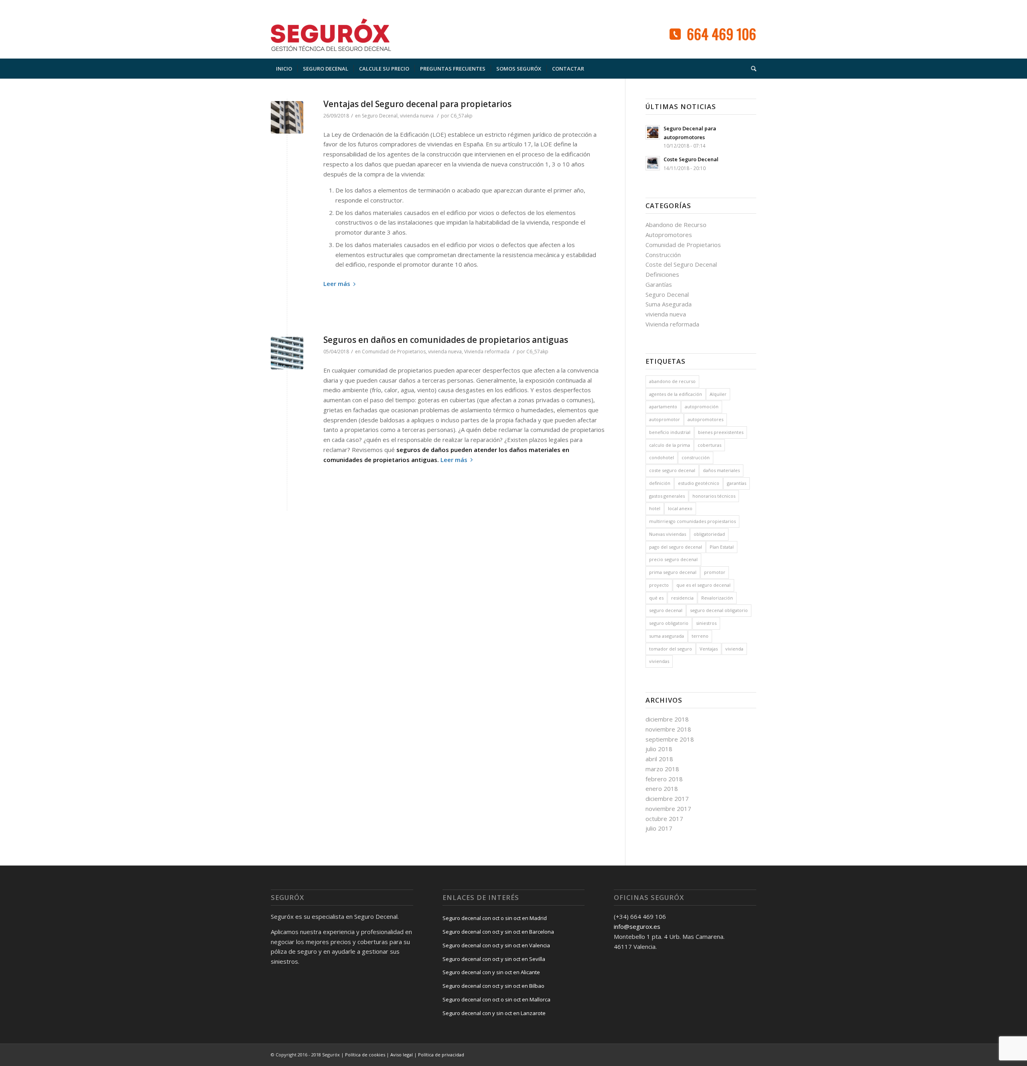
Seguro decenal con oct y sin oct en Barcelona (498, 931)
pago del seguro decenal (675, 547)
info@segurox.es (637, 926)
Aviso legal (401, 1055)
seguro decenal (665, 610)
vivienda (734, 649)
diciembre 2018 (667, 719)
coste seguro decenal (672, 470)
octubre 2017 (664, 819)
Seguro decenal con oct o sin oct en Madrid (494, 918)
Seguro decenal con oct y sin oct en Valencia (496, 945)
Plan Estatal (722, 547)
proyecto (659, 585)
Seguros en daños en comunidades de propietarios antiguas (445, 339)
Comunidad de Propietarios (394, 351)
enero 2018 (661, 788)
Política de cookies (365, 1055)
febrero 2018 (664, 779)
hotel (654, 508)
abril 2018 (659, 759)
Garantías (658, 284)
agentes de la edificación (675, 394)
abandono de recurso (672, 381)
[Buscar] (751, 69)
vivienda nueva (417, 115)
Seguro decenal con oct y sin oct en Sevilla (493, 959)
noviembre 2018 (668, 729)
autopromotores (705, 419)
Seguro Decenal (380, 115)
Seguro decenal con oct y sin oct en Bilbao (493, 985)
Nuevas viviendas (667, 534)
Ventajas (709, 649)
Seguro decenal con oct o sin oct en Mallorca (496, 999)
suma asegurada (666, 636)
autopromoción (701, 406)
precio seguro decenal (673, 559)
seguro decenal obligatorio (719, 610)
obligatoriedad (709, 534)
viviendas (659, 661)
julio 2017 (658, 828)
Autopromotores (668, 235)
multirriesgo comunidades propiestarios (692, 521)
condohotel (661, 457)
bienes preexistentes (720, 432)
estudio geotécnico (698, 483)
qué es (656, 598)
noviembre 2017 (668, 809)
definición (659, 483)
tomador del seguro (670, 649)
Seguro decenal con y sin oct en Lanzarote (494, 1013)
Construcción (663, 255)
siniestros (706, 623)
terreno (700, 636)
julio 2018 (658, 749)
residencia (682, 598)
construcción (696, 457)
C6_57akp (462, 115)
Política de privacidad (441, 1055)
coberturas (709, 445)
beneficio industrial (669, 432)
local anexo (680, 508)
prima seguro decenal (672, 572)
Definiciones (662, 274)
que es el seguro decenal (703, 585)
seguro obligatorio (668, 623)
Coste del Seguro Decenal (681, 264)
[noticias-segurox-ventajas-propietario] (287, 117)
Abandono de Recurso (675, 225)
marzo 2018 (662, 769)
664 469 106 (721, 33)
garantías (736, 483)
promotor (714, 572)
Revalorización (717, 598)
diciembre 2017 (667, 798)
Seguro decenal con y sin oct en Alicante (491, 972)
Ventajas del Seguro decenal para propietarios (417, 103)
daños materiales (721, 470)
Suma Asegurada (668, 304)
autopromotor (664, 419)
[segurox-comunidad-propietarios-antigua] (287, 353)
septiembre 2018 (669, 739)
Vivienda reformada (486, 351)
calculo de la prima (669, 445)
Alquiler (718, 394)
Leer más (336, 284)
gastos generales (667, 496)
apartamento (663, 406)
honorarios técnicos (713, 496)
